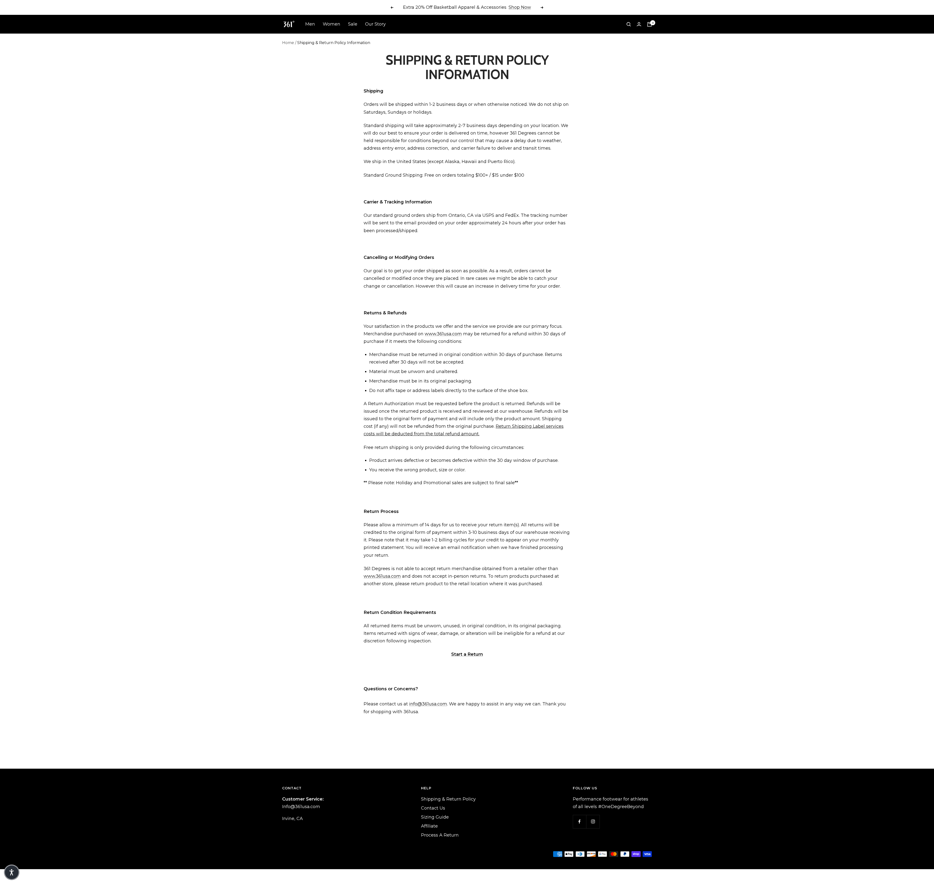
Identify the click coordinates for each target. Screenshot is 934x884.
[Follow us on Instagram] (593, 821)
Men (310, 24)
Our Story (375, 24)
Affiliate (429, 826)
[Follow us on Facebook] (579, 821)
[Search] (629, 24)
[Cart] (649, 24)
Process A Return (440, 835)
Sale (352, 24)
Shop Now (520, 7)
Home (288, 42)
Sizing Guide (435, 817)
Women (331, 24)
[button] (11, 872)
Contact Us (433, 808)
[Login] (639, 24)
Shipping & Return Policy (448, 799)
